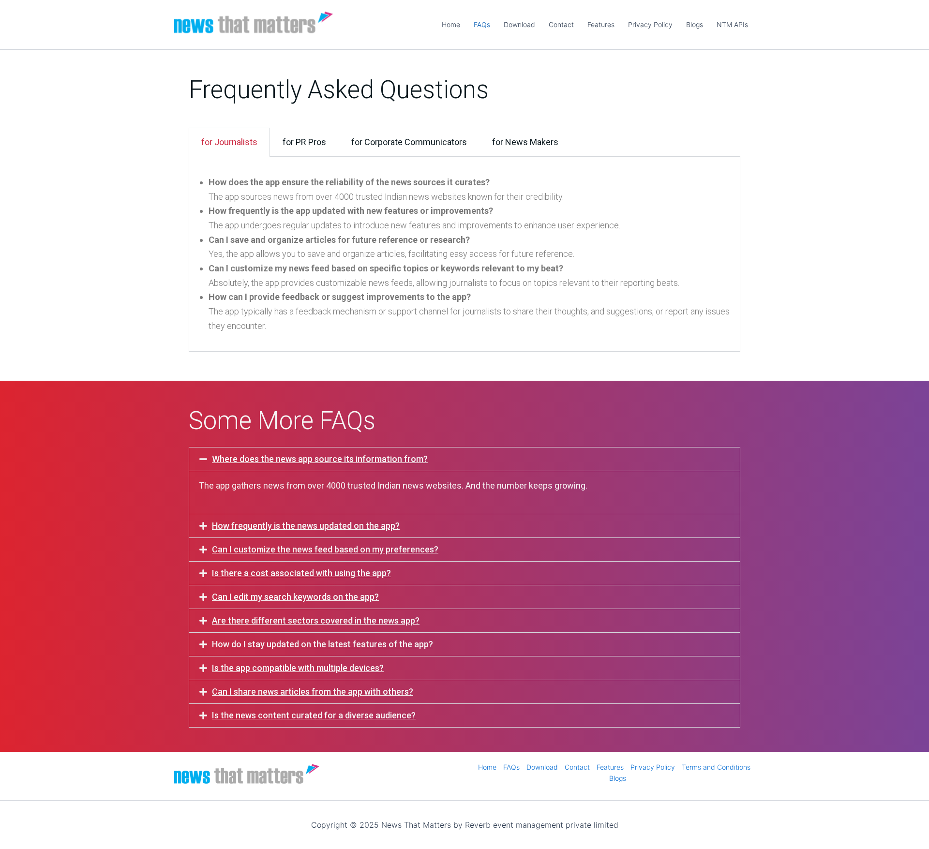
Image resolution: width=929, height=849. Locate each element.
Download (519, 24)
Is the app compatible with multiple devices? (298, 668)
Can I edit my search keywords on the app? (295, 597)
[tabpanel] (464, 254)
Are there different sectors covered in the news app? (316, 620)
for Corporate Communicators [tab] (409, 142)
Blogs (694, 24)
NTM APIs (732, 24)
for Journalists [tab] (229, 142)
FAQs (482, 24)
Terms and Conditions (716, 767)
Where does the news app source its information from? (320, 459)
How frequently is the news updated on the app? (306, 526)
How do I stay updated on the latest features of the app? (322, 644)
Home (451, 24)
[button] (464, 459)
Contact (561, 24)
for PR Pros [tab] (304, 142)
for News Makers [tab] (525, 142)
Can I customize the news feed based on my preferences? (325, 549)
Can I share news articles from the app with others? (312, 691)
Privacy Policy (650, 24)
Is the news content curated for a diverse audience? (314, 715)
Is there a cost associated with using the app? (301, 573)
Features (600, 24)
